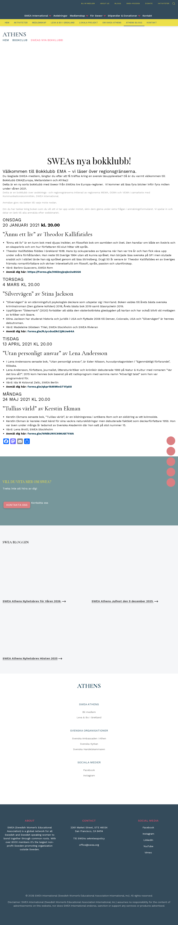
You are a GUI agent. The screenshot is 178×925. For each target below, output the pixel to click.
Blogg (118, 3)
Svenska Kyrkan (89, 743)
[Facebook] (171, 440)
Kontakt (147, 15)
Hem (7, 22)
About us (104, 3)
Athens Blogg (134, 22)
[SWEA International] (89, 9)
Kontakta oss (16, 504)
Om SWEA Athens (111, 22)
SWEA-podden (133, 3)
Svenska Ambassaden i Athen (89, 738)
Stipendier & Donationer (122, 15)
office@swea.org (89, 844)
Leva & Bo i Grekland (63, 22)
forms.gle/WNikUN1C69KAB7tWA (50, 433)
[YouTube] (171, 472)
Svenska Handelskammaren (89, 749)
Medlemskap (77, 15)
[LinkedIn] (171, 461)
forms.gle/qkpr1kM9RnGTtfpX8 (49, 386)
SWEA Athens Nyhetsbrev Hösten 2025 (30, 658)
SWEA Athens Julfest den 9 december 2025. (122, 601)
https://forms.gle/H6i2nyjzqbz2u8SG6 (54, 272)
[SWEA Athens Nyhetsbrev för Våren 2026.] (44, 572)
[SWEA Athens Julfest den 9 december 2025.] (133, 572)
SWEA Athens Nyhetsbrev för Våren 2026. (32, 601)
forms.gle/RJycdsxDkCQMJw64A (50, 331)
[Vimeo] (171, 482)
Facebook (89, 770)
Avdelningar (60, 15)
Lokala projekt (88, 22)
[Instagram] (171, 451)
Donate (148, 3)
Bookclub (19, 40)
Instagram (89, 775)
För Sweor (96, 15)
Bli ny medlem (88, 3)
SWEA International (36, 15)
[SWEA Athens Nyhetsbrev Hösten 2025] (44, 630)
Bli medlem (89, 712)
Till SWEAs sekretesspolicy (89, 838)
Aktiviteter (163, 3)
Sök (173, 3)
